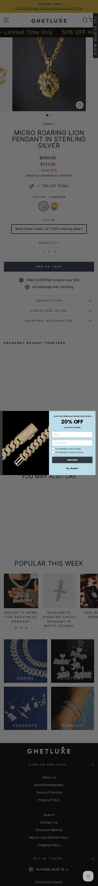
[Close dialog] (92, 414)
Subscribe (72, 460)
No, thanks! (72, 468)
